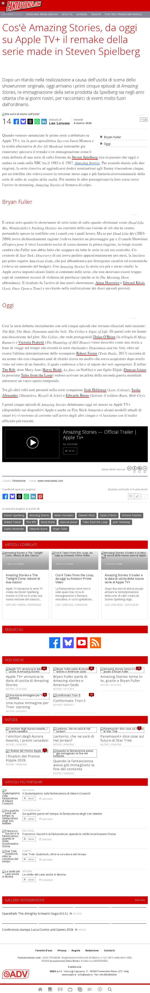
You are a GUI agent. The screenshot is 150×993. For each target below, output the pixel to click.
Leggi (30, 798)
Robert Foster (86, 353)
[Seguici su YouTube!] (82, 642)
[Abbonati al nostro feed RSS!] (95, 642)
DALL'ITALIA (28, 790)
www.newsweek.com (50, 480)
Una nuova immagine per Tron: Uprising (27, 704)
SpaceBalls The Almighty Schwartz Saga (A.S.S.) (35, 913)
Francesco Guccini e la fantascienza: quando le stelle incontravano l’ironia (69, 834)
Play (72, 450)
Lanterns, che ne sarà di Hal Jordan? (73, 738)
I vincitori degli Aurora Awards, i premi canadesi (27, 738)
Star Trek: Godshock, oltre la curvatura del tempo (54, 854)
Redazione (92, 950)
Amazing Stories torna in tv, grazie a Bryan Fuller (121, 678)
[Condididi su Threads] (30, 121)
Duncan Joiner (135, 369)
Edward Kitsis (134, 282)
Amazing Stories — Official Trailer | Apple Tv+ (100, 434)
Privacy (62, 950)
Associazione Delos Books (65, 960)
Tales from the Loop (36, 375)
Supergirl (81, 14)
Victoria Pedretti (31, 342)
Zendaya (96, 14)
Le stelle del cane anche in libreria (44, 874)
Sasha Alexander (14, 528)
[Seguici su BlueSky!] (68, 642)
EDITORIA (27, 871)
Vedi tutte (140, 900)
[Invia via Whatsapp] (37, 121)
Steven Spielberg (85, 157)
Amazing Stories (87, 162)
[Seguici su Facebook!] (54, 642)
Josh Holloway (95, 389)
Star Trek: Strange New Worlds (123, 14)
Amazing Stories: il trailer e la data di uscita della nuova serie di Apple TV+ (124, 578)
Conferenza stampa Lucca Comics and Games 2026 (37, 930)
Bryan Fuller (112, 137)
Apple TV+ (67, 14)
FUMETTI (26, 851)
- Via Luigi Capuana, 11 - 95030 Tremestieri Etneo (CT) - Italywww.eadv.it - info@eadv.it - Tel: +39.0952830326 (89, 973)
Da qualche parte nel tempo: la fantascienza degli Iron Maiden (62, 813)
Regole (76, 950)
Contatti (109, 950)
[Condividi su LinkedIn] (44, 121)
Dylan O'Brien (104, 336)
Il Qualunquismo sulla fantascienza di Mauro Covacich (56, 793)
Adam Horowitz (107, 282)
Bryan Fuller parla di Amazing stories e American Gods (70, 680)
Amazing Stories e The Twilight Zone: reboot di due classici (23, 578)
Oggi (107, 144)
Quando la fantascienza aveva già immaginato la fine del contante (73, 765)
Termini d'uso (43, 950)
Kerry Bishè (52, 369)
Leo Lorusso (59, 123)
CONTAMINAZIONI (31, 810)
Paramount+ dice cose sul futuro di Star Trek (122, 738)
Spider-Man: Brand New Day (42, 14)
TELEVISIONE (15, 563)
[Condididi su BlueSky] (23, 121)
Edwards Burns (77, 395)
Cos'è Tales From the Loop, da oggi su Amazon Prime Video (74, 578)
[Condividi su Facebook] (16, 121)
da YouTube (70, 444)
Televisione (19, 480)
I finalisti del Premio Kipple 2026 (23, 758)
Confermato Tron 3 (69, 700)
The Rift (8, 369)
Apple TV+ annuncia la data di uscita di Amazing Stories (27, 680)
